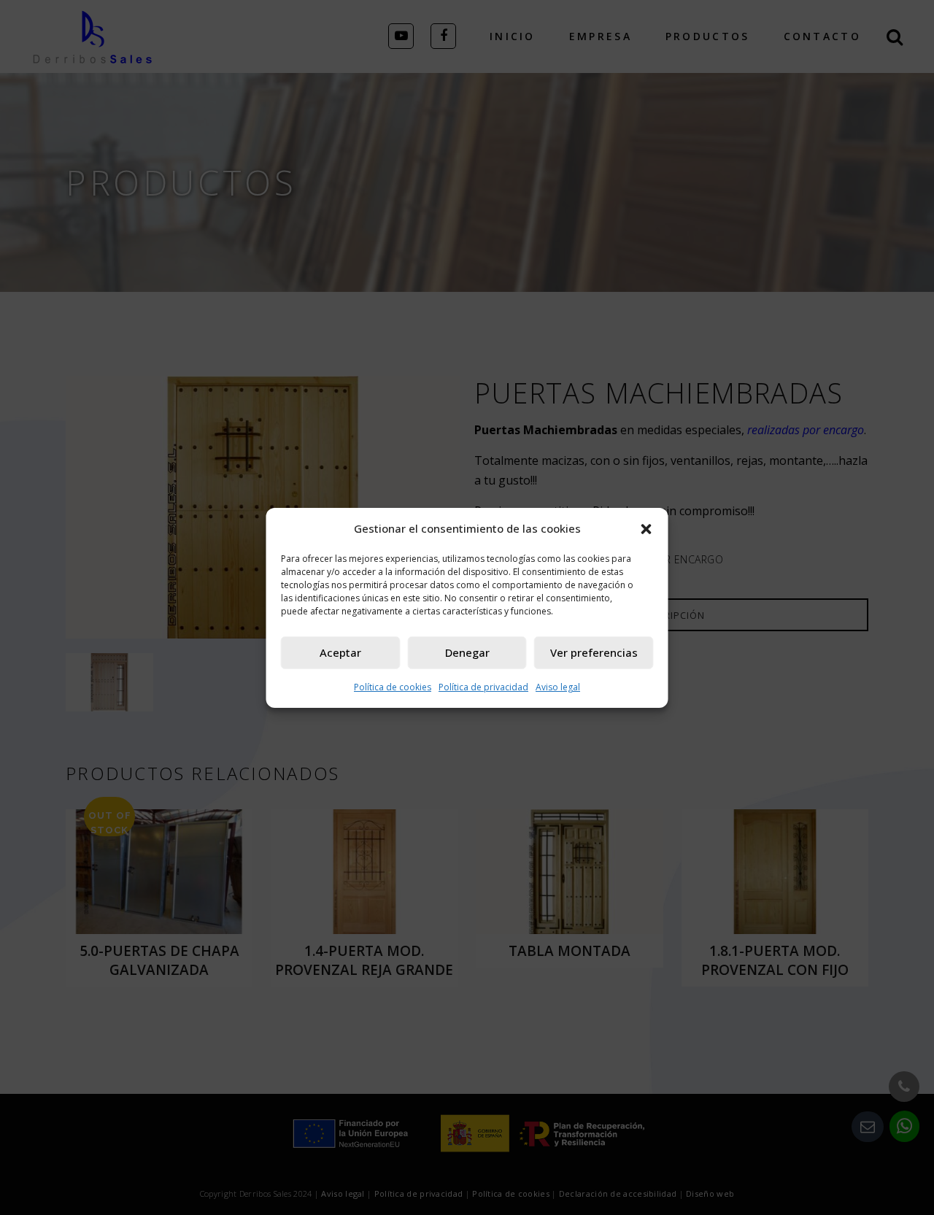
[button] (646, 528)
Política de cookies (392, 687)
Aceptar (340, 652)
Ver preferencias (594, 652)
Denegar (467, 652)
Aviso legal (558, 687)
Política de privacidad (483, 687)
